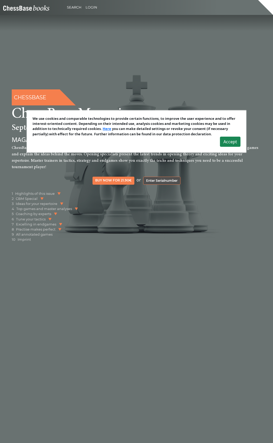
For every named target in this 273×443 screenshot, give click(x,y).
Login (91, 7)
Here (107, 128)
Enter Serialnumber (162, 181)
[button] (59, 193)
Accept (230, 142)
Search (74, 7)
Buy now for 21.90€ (113, 180)
